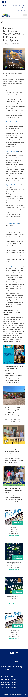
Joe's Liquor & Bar (12, 151)
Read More (13, 535)
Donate (17, 661)
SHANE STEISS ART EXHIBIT (14, 529)
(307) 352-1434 (21, 10)
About (3, 659)
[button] (25, 15)
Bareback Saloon (11, 88)
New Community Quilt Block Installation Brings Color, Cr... (14, 409)
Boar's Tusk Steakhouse (13, 122)
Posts (5, 22)
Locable (24, 694)
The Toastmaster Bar (12, 223)
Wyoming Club (10, 266)
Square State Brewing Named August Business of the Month (14, 369)
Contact (3, 661)
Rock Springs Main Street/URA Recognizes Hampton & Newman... (12, 449)
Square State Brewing (12, 185)
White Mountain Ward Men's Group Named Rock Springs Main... (13, 490)
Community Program (21, 659)
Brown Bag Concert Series (14, 563)
